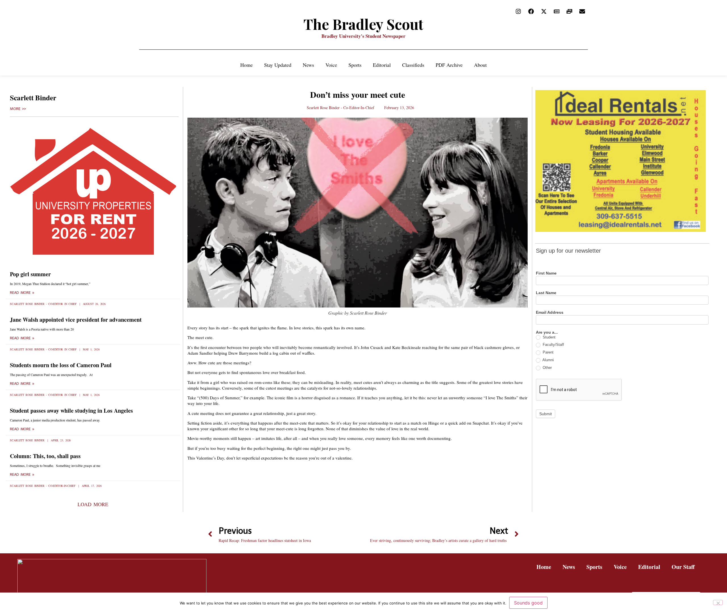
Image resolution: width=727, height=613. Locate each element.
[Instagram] (518, 11)
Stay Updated (277, 64)
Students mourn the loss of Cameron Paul (61, 365)
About (480, 64)
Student (548, 337)
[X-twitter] (544, 11)
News (308, 64)
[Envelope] (582, 11)
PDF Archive (449, 64)
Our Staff (683, 567)
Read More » (22, 292)
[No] (718, 602)
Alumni (548, 360)
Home (246, 64)
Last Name (546, 293)
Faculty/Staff (553, 344)
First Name (546, 273)
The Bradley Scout (363, 24)
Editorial (382, 64)
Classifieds (413, 64)
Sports (355, 64)
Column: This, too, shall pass (45, 456)
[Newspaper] (556, 11)
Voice (331, 64)
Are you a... (547, 332)
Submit (545, 414)
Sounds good (528, 603)
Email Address (549, 312)
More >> (18, 108)
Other (547, 367)
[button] (93, 504)
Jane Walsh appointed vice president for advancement (76, 319)
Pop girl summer (30, 274)
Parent (547, 352)
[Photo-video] (569, 11)
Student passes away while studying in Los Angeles (71, 410)
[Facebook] (531, 11)
